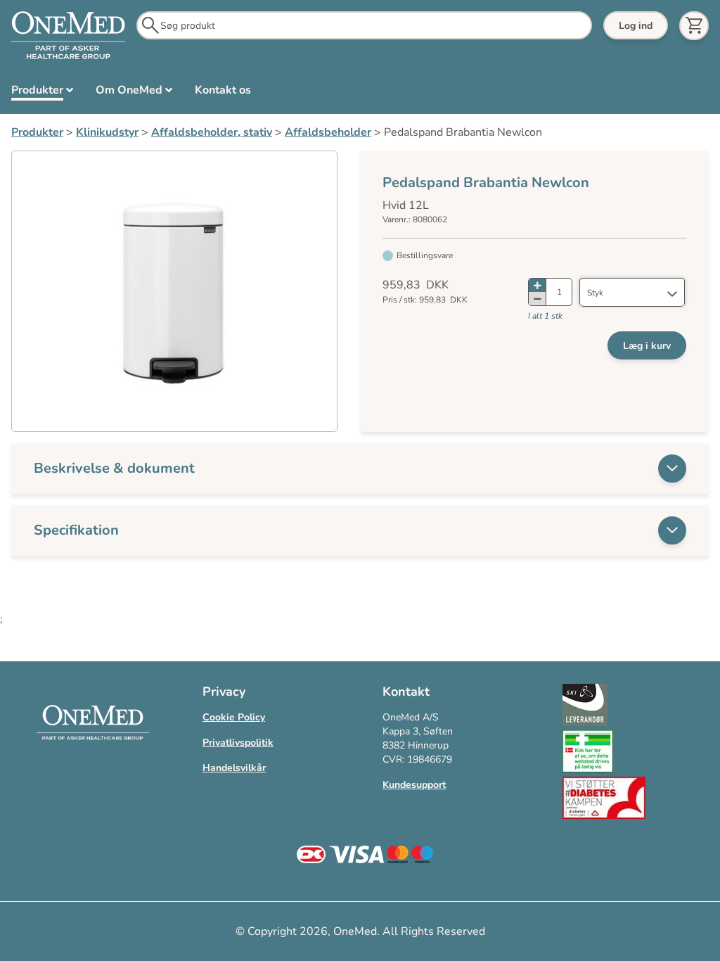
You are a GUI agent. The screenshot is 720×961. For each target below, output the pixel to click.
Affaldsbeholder (328, 132)
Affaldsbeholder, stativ (211, 132)
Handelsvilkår (234, 768)
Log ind (635, 25)
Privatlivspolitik (238, 742)
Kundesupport (414, 784)
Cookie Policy (233, 717)
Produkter (37, 132)
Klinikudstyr (107, 132)
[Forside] (68, 36)
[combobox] (632, 293)
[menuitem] (42, 93)
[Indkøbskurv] (694, 25)
